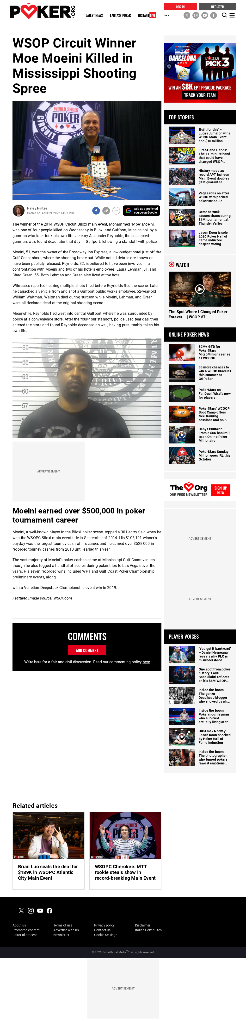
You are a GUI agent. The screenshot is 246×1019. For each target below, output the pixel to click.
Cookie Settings (105, 935)
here (146, 662)
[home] (42, 11)
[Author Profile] (18, 210)
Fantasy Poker (120, 15)
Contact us (102, 930)
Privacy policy (104, 925)
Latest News (94, 15)
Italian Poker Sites (148, 930)
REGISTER (217, 6)
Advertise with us (66, 930)
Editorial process (24, 935)
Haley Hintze (37, 208)
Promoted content (26, 930)
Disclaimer (142, 925)
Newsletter (61, 935)
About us (19, 925)
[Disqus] (86, 736)
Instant (146, 15)
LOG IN (180, 6)
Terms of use (62, 925)
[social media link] (187, 15)
